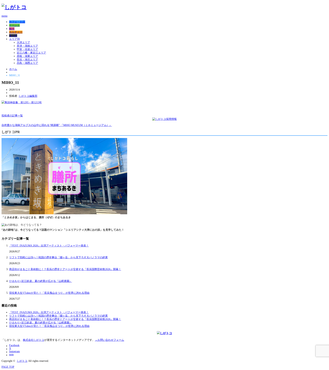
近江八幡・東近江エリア (31, 52)
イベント (14, 25)
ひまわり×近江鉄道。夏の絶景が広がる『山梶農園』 (40, 281)
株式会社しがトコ (33, 340)
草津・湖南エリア (27, 45)
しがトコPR (11, 132)
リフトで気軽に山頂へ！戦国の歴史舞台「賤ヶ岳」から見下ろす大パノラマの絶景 (58, 257)
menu (4, 15)
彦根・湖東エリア (27, 56)
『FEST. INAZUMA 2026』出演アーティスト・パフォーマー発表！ (49, 245)
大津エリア (23, 42)
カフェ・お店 (17, 21)
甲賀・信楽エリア (27, 49)
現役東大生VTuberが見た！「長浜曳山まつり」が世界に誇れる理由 (49, 292)
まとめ (13, 35)
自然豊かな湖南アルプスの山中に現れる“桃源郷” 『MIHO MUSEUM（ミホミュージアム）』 (57, 125)
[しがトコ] (14, 7)
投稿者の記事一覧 (12, 115)
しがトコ (22, 361)
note (11, 354)
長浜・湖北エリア (27, 59)
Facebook (14, 345)
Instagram (14, 351)
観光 (11, 28)
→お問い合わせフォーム (109, 340)
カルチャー (15, 32)
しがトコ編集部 (28, 96)
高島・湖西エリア (27, 63)
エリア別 (14, 39)
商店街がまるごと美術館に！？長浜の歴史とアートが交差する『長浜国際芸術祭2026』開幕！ (65, 269)
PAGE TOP (8, 366)
